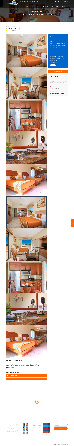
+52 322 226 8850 (24, 1)
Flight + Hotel (64, 6)
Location (39, 425)
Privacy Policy (23, 444)
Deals (39, 423)
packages (27, 6)
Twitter (47, 426)
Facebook (47, 424)
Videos (39, 428)
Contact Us (17, 444)
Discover (33, 6)
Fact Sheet (11, 444)
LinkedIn (47, 432)
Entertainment (35, 428)
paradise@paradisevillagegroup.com (59, 93)
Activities (34, 427)
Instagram (47, 430)
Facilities (34, 423)
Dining (34, 425)
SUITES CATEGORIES (35, 11)
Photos (39, 427)
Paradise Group (45, 6)
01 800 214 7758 (34, 1)
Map (7, 444)
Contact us (39, 430)
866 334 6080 (11, 3)
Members (57, 6)
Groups (38, 6)
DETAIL (41, 11)
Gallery (52, 6)
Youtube (47, 428)
